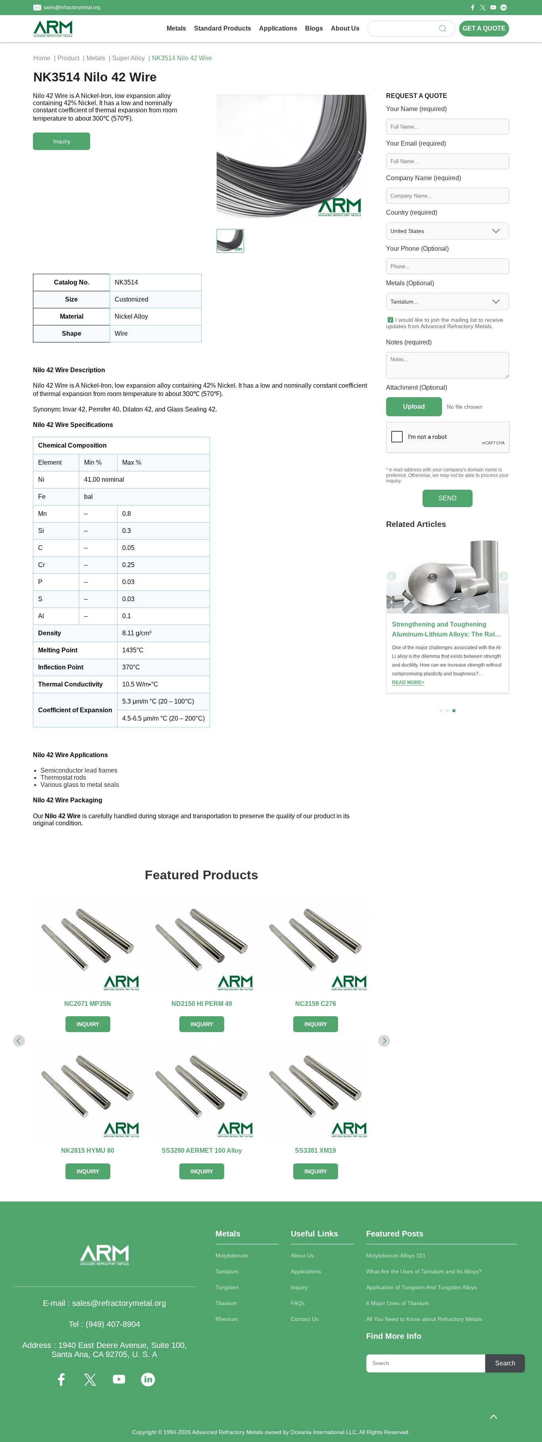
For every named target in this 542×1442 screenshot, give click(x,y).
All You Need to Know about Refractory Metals (424, 1319)
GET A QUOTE (484, 28)
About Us (345, 28)
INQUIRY (88, 1024)
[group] (447, 614)
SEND (447, 498)
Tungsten (227, 1287)
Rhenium (226, 1319)
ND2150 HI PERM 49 (201, 1003)
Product (68, 58)
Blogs (314, 28)
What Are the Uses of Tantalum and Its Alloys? (424, 1271)
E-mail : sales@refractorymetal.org (104, 1303)
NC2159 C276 (315, 1003)
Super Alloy (128, 58)
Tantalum (226, 1271)
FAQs (298, 1303)
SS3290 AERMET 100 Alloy (201, 1150)
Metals (176, 28)
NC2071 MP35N (87, 1003)
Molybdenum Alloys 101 (396, 1255)
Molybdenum (231, 1255)
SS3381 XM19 (315, 1150)
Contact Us (305, 1319)
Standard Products (222, 28)
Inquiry (299, 1287)
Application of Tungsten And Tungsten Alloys (421, 1287)
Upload (414, 406)
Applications (278, 28)
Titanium (226, 1303)
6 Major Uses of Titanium (397, 1303)
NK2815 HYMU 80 (87, 1150)
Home (41, 58)
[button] (360, 156)
